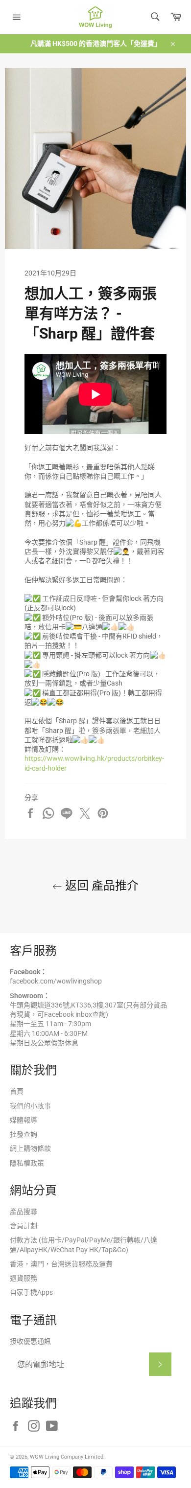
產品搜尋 (23, 1211)
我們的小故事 (30, 1106)
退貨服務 (23, 1278)
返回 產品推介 (100, 886)
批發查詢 (23, 1134)
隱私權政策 (27, 1163)
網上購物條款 (30, 1148)
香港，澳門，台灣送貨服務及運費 (61, 1264)
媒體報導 (23, 1120)
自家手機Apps (31, 1292)
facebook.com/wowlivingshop (56, 981)
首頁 (17, 1091)
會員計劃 (23, 1226)
